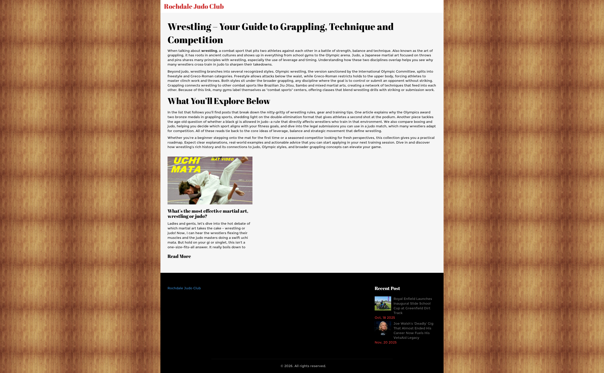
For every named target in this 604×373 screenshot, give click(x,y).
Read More (179, 256)
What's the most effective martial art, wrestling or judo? (208, 213)
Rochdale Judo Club (194, 6)
